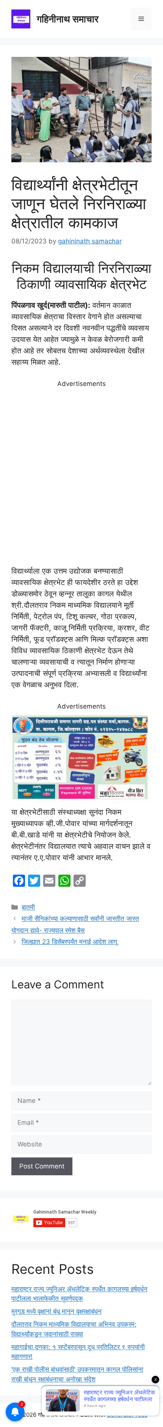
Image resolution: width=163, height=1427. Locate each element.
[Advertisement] (81, 477)
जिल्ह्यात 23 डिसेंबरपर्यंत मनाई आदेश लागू (69, 942)
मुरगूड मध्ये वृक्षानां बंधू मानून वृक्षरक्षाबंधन (56, 1311)
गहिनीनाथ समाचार (68, 19)
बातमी (28, 907)
